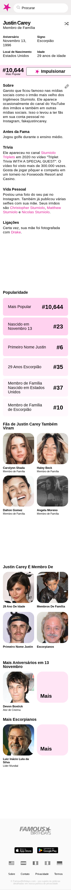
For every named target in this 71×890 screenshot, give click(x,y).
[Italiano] (47, 863)
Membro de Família (19, 28)
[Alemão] (59, 863)
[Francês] (35, 863)
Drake (16, 232)
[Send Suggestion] (67, 87)
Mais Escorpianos (20, 719)
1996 (7, 45)
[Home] (36, 830)
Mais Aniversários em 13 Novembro (26, 664)
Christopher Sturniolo (27, 208)
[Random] (66, 24)
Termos (58, 874)
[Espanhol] (23, 863)
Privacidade (42, 874)
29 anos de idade (51, 56)
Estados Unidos (16, 56)
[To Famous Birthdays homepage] (7, 7)
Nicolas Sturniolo (36, 212)
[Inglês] (11, 863)
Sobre (11, 874)
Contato (25, 874)
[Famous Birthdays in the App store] (23, 850)
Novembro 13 (14, 41)
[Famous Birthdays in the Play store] (47, 850)
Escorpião (45, 41)
